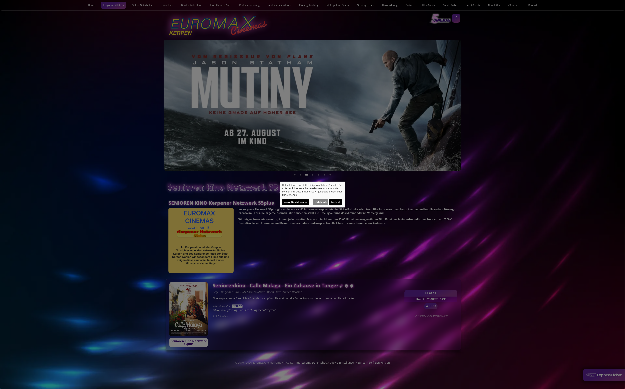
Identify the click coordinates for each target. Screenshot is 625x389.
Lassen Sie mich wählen (295, 202)
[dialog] (312, 195)
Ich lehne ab (321, 202)
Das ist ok (335, 202)
